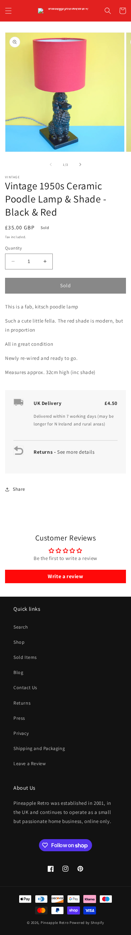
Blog (18, 672)
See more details (76, 452)
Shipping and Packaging (39, 748)
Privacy (21, 733)
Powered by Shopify (87, 922)
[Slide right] (80, 164)
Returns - (45, 452)
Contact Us (25, 687)
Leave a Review (29, 763)
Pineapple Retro (55, 922)
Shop (19, 642)
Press (19, 718)
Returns (22, 703)
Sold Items (25, 657)
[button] (8, 10)
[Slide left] (50, 164)
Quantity (13, 248)
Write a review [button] (65, 576)
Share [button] (19, 489)
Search (20, 627)
